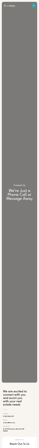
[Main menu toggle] (34, 6)
